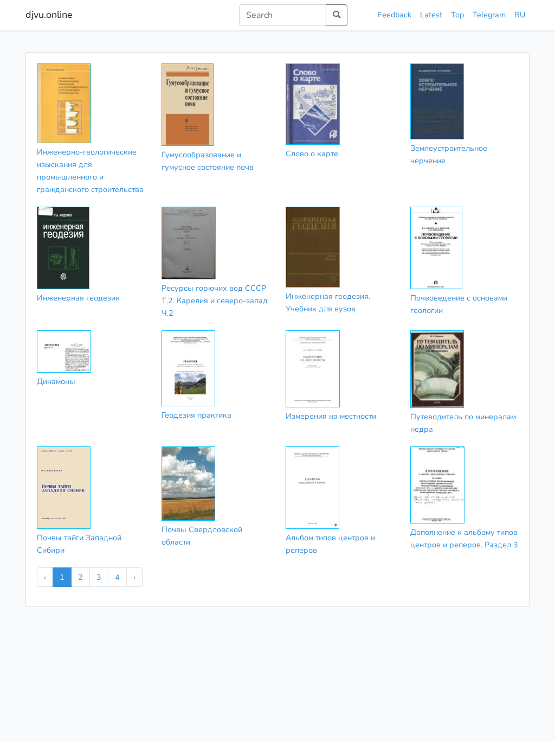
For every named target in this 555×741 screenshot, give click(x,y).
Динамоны (56, 381)
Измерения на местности (331, 416)
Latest (431, 14)
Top (457, 14)
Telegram (489, 14)
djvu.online (49, 14)
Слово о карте (312, 153)
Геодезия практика (196, 415)
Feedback (394, 14)
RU (519, 14)
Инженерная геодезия (78, 297)
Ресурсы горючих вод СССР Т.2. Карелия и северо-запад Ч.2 (215, 300)
